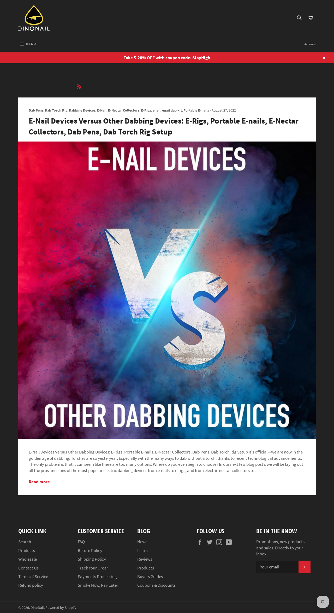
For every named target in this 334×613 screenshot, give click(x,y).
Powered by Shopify (60, 607)
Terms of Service (33, 576)
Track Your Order (93, 568)
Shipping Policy (92, 559)
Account (310, 44)
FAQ (81, 541)
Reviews (144, 559)
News (142, 541)
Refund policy (30, 585)
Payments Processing (97, 576)
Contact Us (28, 568)
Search (24, 541)
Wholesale (27, 559)
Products (26, 550)
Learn (142, 550)
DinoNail (37, 607)
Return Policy (90, 550)
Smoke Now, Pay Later (98, 585)
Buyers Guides (150, 576)
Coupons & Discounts (156, 585)
